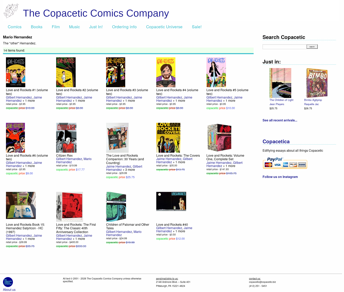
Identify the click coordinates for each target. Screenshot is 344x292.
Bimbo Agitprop (313, 100)
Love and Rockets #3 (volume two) (127, 92)
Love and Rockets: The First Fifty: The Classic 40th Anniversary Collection (76, 228)
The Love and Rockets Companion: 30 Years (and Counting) (125, 159)
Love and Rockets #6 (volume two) (27, 157)
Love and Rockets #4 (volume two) (177, 92)
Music (74, 26)
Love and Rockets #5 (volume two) (227, 92)
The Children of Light (281, 100)
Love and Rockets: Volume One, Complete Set (225, 157)
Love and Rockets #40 (172, 224)
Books (36, 26)
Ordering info (124, 26)
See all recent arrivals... (280, 120)
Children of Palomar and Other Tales (127, 226)
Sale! (197, 26)
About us (9, 289)
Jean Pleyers (277, 104)
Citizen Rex (64, 155)
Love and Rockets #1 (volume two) (27, 92)
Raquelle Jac (311, 104)
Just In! (96, 26)
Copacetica (276, 141)
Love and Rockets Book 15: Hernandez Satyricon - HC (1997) (25, 228)
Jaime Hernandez (118, 166)
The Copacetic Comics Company (96, 13)
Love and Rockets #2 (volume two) (77, 92)
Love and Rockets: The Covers (178, 155)
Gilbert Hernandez (19, 97)
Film (56, 26)
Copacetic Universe (164, 26)
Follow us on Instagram (280, 176)
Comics (15, 26)
